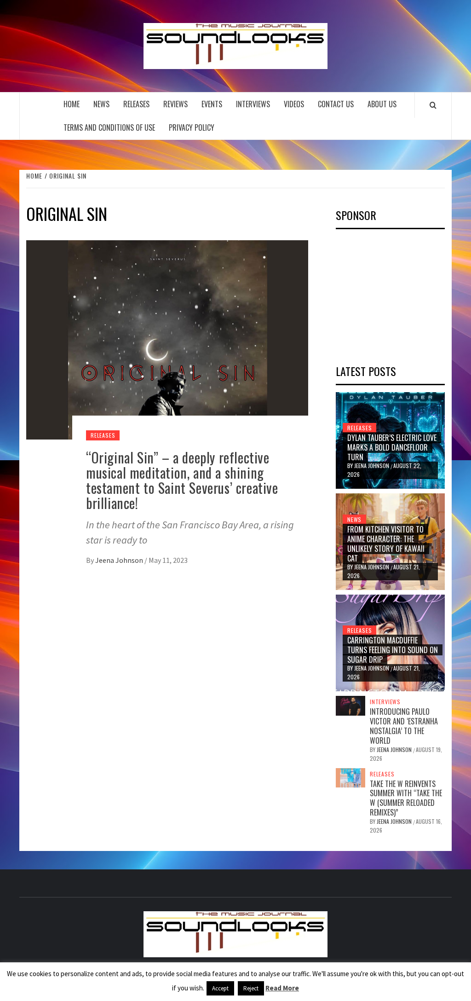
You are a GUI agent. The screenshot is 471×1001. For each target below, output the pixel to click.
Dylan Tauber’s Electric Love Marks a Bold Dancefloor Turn (392, 447)
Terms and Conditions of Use (109, 127)
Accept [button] (220, 988)
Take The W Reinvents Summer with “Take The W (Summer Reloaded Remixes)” (406, 798)
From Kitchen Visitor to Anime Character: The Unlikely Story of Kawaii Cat (386, 543)
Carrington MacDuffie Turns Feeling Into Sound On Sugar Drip (392, 650)
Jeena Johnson (119, 560)
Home (71, 104)
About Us (382, 104)
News (101, 104)
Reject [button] (250, 988)
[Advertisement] (403, 293)
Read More (282, 988)
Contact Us (336, 104)
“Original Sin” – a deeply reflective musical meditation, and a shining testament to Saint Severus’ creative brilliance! (182, 480)
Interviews (253, 104)
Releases (136, 104)
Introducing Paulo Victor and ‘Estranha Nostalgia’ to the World (404, 726)
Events (211, 104)
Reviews (175, 104)
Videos (294, 104)
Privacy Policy (191, 127)
